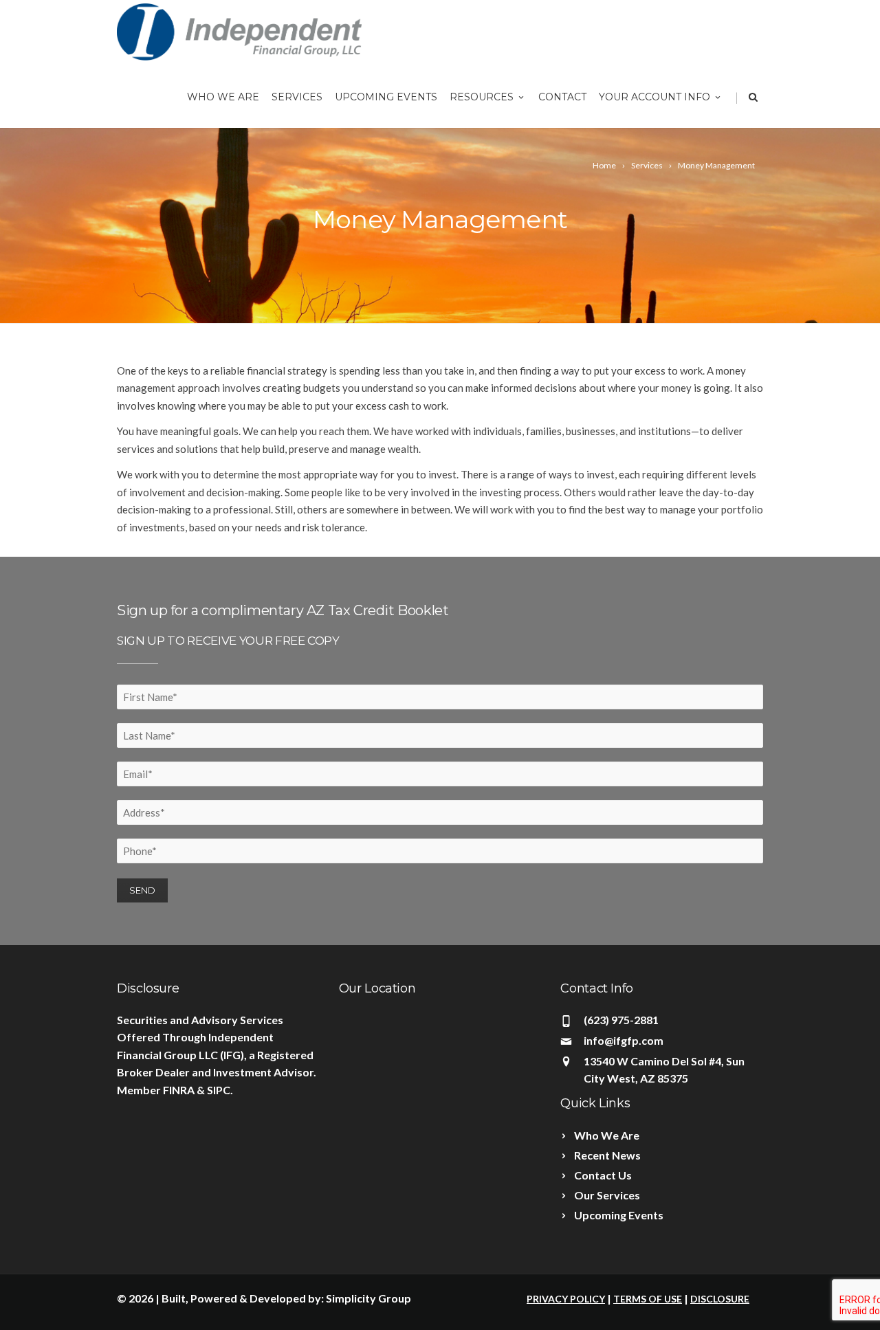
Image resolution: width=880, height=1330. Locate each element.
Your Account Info (654, 97)
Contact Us (603, 1175)
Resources (482, 97)
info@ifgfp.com (623, 1040)
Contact (562, 97)
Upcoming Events (386, 97)
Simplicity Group (368, 1298)
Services (297, 97)
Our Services (607, 1194)
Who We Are (223, 97)
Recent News (607, 1155)
